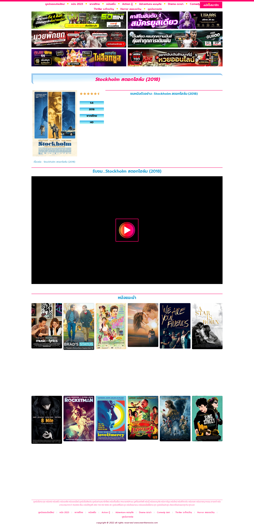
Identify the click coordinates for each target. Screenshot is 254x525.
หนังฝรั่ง (111, 4)
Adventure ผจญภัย (150, 4)
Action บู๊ (127, 4)
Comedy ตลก (198, 4)
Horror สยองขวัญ (130, 9)
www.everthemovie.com (146, 522)
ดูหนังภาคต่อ (155, 9)
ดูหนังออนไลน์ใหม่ (55, 4)
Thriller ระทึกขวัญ (104, 9)
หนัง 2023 (77, 4)
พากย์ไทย (95, 4)
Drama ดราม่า (175, 4)
